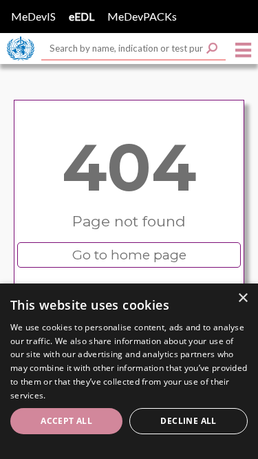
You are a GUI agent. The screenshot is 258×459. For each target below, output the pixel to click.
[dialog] (129, 371)
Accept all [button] (66, 421)
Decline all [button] (188, 421)
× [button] (242, 298)
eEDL (81, 16)
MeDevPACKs (142, 16)
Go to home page (129, 255)
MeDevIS (33, 16)
